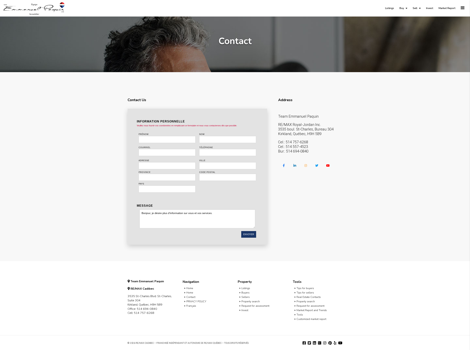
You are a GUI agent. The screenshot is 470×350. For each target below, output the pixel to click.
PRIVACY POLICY (196, 301)
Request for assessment (255, 306)
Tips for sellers (305, 292)
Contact (190, 297)
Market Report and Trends (312, 310)
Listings (389, 8)
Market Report (447, 8)
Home (189, 288)
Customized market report (311, 319)
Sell (415, 8)
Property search (250, 301)
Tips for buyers (305, 288)
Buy (402, 8)
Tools (300, 314)
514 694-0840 (297, 151)
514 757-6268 (297, 142)
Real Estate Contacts (309, 297)
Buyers (245, 292)
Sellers (245, 297)
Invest (429, 8)
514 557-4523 (297, 146)
